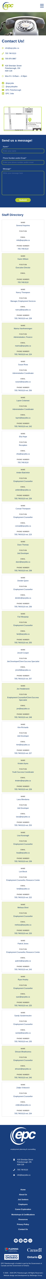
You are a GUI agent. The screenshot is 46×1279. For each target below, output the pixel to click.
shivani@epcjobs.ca (23, 1069)
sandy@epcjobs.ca (23, 1033)
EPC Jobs (10, 93)
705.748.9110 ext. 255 (23, 643)
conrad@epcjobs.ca (23, 526)
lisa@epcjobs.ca (23, 853)
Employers (23, 1204)
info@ (19, 1175)
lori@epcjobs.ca (23, 889)
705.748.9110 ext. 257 (23, 679)
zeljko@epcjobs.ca (23, 1105)
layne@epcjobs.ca (23, 418)
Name (6, 147)
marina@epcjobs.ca (23, 346)
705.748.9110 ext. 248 (23, 717)
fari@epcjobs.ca (23, 634)
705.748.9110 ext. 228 (23, 318)
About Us (23, 1195)
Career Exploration (23, 1209)
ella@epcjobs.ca (23, 454)
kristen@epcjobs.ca (23, 781)
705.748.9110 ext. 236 (23, 607)
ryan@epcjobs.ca (23, 997)
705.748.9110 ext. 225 (23, 1005)
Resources (23, 1219)
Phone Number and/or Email (14, 158)
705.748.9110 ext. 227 (23, 753)
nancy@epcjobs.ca (23, 310)
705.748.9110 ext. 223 (23, 534)
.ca (29, 1175)
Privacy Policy (23, 1224)
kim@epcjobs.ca (23, 745)
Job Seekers (23, 1199)
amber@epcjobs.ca (23, 490)
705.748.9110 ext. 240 (23, 1078)
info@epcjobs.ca (12, 48)
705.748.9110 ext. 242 (23, 426)
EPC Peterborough (13, 90)
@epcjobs (10, 83)
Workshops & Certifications (23, 1215)
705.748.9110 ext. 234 (23, 1113)
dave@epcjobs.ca (23, 562)
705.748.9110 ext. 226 (23, 499)
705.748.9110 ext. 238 (23, 571)
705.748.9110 (23, 249)
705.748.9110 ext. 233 (23, 933)
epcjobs (25, 1175)
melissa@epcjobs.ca (23, 925)
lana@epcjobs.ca (23, 817)
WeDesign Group (36, 1275)
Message (7, 169)
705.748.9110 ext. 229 (23, 789)
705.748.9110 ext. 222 (23, 897)
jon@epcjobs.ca (23, 709)
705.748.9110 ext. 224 (23, 354)
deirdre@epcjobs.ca (23, 598)
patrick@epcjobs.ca (23, 961)
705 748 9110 (10, 53)
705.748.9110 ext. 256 (23, 390)
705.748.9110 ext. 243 (23, 969)
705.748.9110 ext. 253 (23, 825)
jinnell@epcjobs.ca (23, 670)
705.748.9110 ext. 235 (23, 1041)
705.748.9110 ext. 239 (23, 861)
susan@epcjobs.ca (23, 382)
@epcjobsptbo (12, 87)
